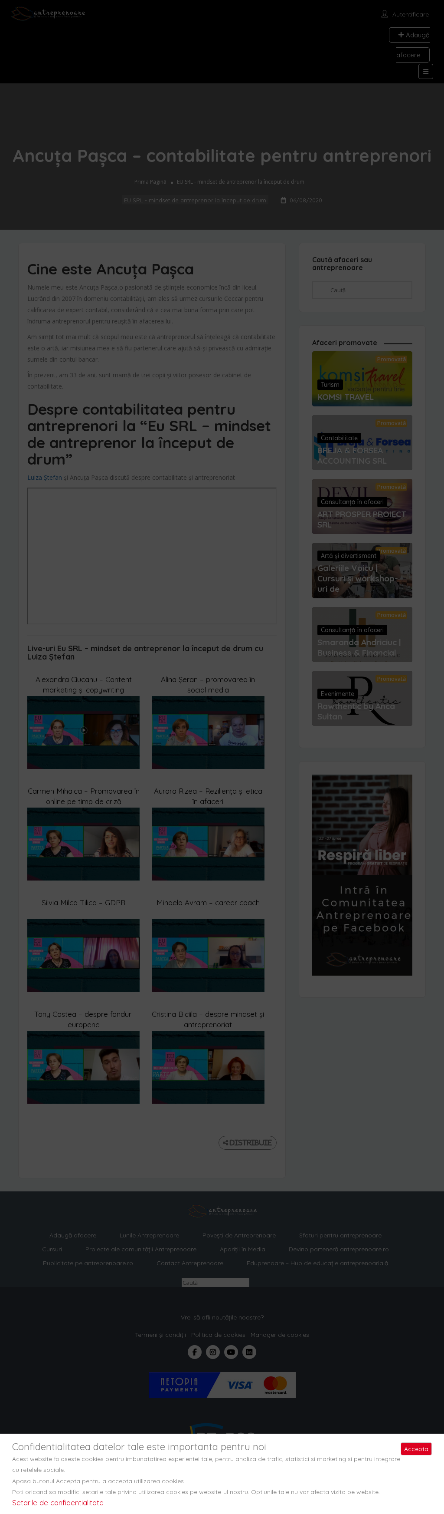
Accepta (416, 1449)
